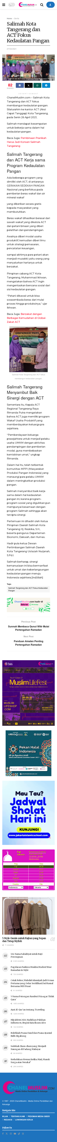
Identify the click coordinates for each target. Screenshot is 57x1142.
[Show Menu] (3, 4)
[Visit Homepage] (28, 5)
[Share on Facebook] (20, 85)
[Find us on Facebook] (2, 1133)
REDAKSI (8, 1119)
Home (9, 18)
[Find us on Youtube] (15, 1133)
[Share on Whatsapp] (37, 85)
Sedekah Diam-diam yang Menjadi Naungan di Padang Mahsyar (28, 1048)
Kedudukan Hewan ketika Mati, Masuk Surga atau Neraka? (30, 1061)
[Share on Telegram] (46, 85)
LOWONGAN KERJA (24, 1119)
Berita (16, 18)
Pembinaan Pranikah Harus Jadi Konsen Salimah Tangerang (26, 142)
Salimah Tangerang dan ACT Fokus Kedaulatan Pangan (28, 589)
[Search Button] (41, 4)
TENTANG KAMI (18, 1116)
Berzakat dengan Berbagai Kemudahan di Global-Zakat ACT (26, 318)
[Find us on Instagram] (11, 1133)
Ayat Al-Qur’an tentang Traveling (28, 1009)
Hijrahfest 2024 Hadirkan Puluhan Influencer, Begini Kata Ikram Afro (28, 1021)
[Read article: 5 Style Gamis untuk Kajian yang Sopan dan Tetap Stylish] (28, 916)
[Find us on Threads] (23, 1133)
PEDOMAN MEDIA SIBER (39, 1116)
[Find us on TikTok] (19, 1133)
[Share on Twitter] (29, 85)
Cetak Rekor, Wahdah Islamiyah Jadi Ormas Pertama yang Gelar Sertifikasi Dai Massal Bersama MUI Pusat (32, 983)
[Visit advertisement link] (28, 605)
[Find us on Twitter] (7, 1133)
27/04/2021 (12, 48)
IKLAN (5, 1116)
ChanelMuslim (21, 1101)
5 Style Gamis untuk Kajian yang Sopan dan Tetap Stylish (24, 940)
